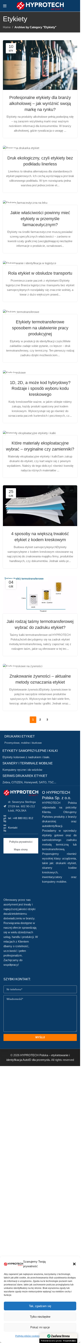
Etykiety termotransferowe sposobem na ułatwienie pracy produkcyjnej (40, 327)
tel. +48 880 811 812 (20, 818)
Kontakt (12, 827)
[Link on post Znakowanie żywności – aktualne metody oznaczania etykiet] (40, 666)
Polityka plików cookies (27, 1336)
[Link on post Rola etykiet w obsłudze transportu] (40, 263)
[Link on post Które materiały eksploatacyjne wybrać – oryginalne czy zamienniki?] (40, 433)
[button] (74, 1264)
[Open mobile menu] (5, 6)
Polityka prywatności (20, 841)
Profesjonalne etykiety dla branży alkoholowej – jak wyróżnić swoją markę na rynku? (40, 103)
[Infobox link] (41, 740)
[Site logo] (40, 5)
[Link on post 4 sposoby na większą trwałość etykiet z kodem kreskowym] (40, 505)
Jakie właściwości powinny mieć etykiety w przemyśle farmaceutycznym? (40, 218)
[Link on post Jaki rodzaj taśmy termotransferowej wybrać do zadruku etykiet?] (40, 595)
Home (7, 27)
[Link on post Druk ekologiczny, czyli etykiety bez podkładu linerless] (40, 148)
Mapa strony (21, 849)
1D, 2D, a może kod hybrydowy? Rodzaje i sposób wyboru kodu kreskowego (40, 388)
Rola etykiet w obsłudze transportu (40, 273)
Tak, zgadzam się (40, 1306)
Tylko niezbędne (40, 1316)
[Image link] (20, 792)
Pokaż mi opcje (40, 1327)
